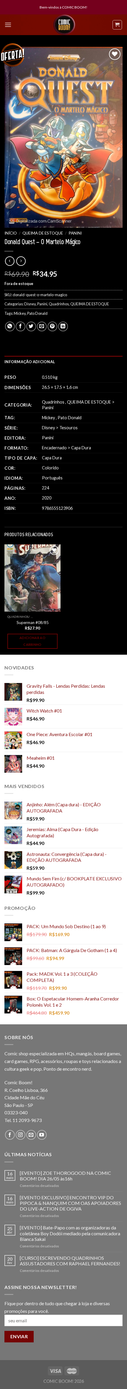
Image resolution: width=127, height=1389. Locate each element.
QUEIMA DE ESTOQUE (42, 233)
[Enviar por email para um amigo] (42, 326)
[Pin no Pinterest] (52, 326)
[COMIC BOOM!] (64, 24)
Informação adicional (29, 361)
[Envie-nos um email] (31, 1135)
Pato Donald (37, 313)
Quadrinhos (59, 304)
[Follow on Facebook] (10, 1135)
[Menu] (8, 24)
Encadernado (54, 447)
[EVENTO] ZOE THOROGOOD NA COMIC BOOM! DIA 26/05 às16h (65, 1175)
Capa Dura (81, 447)
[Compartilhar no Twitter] (31, 326)
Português (52, 477)
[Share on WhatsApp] (10, 326)
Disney (30, 304)
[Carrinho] (117, 25)
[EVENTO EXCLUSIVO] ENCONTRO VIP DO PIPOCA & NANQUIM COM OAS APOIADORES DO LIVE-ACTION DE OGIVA (70, 1203)
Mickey (20, 313)
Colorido (50, 467)
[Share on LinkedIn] (63, 326)
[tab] (63, 362)
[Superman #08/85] (32, 578)
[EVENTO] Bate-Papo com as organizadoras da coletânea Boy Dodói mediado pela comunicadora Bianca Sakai (70, 1233)
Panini (75, 233)
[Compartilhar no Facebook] (20, 326)
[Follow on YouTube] (42, 1135)
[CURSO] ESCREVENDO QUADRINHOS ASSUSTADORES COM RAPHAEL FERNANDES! (70, 1260)
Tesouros (68, 427)
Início (10, 233)
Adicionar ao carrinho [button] (32, 641)
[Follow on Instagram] (20, 1135)
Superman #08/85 (33, 622)
